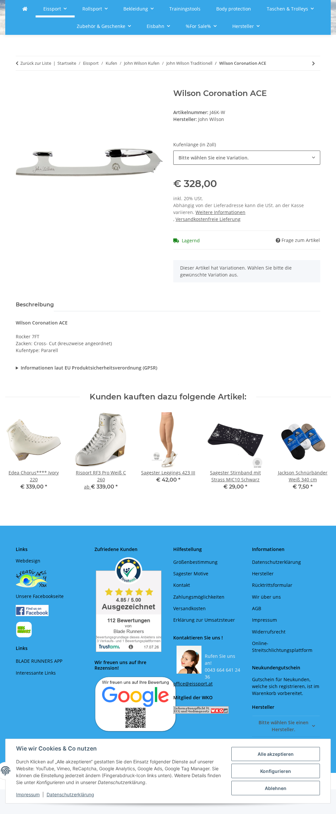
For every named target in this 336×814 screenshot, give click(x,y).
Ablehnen (275, 788)
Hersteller (263, 573)
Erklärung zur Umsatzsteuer (204, 620)
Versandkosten (189, 608)
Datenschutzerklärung (70, 794)
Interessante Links (36, 673)
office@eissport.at (193, 684)
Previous (16, 455)
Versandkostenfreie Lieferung (208, 219)
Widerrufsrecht (268, 632)
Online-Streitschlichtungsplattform (282, 646)
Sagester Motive (190, 573)
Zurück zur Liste (35, 63)
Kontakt (181, 585)
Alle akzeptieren (276, 754)
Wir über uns (266, 597)
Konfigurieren (275, 771)
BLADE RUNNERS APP (39, 661)
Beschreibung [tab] (35, 304)
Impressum (28, 794)
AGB (256, 608)
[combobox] (246, 158)
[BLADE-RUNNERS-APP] (24, 629)
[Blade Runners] (24, 8)
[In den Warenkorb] (21, 85)
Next (320, 455)
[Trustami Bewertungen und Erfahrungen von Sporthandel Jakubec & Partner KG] (128, 604)
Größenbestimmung (195, 562)
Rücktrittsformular (272, 585)
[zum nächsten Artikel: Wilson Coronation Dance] (313, 63)
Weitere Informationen (220, 212)
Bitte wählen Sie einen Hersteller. (283, 725)
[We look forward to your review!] (135, 704)
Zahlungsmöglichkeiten (198, 597)
